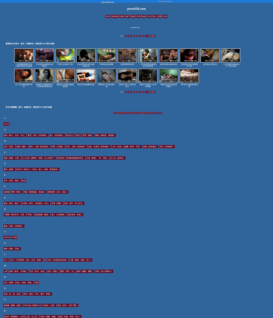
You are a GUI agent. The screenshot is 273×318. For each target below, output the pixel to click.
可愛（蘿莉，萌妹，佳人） (81, 260)
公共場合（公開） (48, 305)
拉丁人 (6, 260)
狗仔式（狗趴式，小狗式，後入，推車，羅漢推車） (37, 169)
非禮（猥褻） (57, 203)
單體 (160, 16)
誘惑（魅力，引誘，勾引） (15, 135)
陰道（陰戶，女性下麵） (68, 305)
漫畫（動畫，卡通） (12, 158)
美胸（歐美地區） (150, 147)
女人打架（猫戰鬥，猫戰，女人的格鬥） (38, 158)
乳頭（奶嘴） (9, 283)
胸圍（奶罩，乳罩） (133, 147)
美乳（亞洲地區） (167, 147)
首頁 (108, 16)
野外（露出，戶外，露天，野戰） (38, 294)
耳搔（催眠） (88, 135)
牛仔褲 (14, 237)
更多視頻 (115, 16)
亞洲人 (78, 135)
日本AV (7, 237)
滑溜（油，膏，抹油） (13, 294)
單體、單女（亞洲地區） (38, 135)
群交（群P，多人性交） (74, 203)
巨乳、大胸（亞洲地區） (76, 147)
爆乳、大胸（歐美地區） (39, 147)
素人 (154, 16)
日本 (149, 16)
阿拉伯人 (70, 135)
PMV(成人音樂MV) (31, 305)
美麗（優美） (22, 147)
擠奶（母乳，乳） (67, 271)
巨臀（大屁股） (57, 147)
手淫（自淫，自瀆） (37, 271)
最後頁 (153, 36)
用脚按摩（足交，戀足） (58, 192)
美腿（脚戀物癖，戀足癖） (35, 192)
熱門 (127, 16)
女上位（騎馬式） (117, 158)
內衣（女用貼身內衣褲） (58, 260)
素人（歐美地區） (57, 135)
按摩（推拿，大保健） (18, 271)
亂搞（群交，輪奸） (12, 203)
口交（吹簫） (117, 147)
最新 (122, 16)
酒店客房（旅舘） (75, 215)
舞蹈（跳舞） (9, 169)
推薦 (133, 16)
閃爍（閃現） (16, 192)
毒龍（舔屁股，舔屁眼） (105, 135)
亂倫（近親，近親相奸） (14, 226)
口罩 (5, 271)
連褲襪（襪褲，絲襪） (13, 305)
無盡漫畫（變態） (42, 215)
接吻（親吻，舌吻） (12, 249)
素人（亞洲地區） (58, 215)
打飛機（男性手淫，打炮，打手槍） (18, 215)
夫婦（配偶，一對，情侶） (97, 158)
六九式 (6, 124)
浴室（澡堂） (9, 147)
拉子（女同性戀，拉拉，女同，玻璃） (26, 260)
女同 (165, 16)
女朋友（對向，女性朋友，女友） (36, 203)
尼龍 (37, 283)
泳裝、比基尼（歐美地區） (99, 147)
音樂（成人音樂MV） (104, 271)
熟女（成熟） (53, 271)
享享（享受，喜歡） (12, 181)
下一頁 (147, 36)
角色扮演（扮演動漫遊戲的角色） (71, 158)
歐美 (24, 181)
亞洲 (138, 16)
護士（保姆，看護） (24, 283)
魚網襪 (6, 192)
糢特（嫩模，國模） (85, 271)
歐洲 (144, 16)
